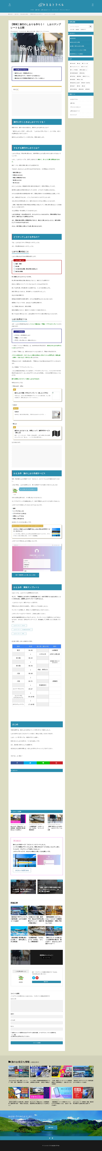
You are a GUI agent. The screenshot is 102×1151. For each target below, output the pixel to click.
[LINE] (43, 762)
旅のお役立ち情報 (24, 14)
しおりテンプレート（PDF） (19, 633)
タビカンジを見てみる (22, 870)
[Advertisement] (37, 104)
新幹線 (79, 76)
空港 (79, 86)
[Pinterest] (56, 762)
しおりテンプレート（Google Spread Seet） (22, 629)
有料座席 (73, 79)
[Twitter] (30, 762)
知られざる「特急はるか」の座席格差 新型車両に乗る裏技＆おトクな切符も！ (18, 828)
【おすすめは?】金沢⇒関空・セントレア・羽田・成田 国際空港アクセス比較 (18, 1081)
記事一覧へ (51, 1127)
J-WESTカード (83, 29)
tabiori (17, 411)
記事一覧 (37, 9)
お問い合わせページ (45, 9)
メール (13, 1020)
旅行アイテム (40, 31)
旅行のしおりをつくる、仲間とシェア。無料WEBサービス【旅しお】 (32, 431)
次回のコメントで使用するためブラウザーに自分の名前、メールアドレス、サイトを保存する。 (34, 1032)
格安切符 (77, 29)
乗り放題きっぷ (84, 69)
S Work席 (73, 63)
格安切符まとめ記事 (75, 82)
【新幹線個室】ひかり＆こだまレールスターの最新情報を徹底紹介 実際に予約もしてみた (53, 920)
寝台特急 (82, 73)
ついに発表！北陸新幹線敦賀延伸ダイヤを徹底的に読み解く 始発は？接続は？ (40, 1081)
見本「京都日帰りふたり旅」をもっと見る (25, 575)
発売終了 (73, 86)
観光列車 (82, 89)
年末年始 (73, 76)
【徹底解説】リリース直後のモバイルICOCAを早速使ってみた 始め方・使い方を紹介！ (62, 1103)
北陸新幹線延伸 (74, 73)
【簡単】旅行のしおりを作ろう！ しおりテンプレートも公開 (42, 14)
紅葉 (84, 86)
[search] (90, 26)
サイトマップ (55, 9)
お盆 (79, 63)
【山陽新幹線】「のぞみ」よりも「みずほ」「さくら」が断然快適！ (36, 828)
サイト (12, 1026)
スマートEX (85, 66)
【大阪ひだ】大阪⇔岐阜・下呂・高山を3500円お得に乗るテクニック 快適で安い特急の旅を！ (36, 920)
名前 (12, 1013)
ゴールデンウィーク (75, 66)
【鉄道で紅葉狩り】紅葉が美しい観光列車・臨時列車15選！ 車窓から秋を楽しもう (18, 1103)
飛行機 (88, 89)
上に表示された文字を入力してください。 (21, 1036)
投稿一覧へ (46, 981)
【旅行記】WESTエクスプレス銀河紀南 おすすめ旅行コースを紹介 (19, 919)
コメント (13, 998)
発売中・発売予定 (86, 82)
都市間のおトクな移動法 (77, 53)
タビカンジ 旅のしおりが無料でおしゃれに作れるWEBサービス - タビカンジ (31, 530)
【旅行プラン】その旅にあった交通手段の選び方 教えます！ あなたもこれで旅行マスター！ (53, 940)
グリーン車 (72, 29)
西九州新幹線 (74, 89)
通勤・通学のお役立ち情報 (77, 46)
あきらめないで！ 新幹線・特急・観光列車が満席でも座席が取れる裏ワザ (83, 1102)
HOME (32, 9)
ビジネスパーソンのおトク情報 (78, 50)
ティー (29, 355)
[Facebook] (17, 762)
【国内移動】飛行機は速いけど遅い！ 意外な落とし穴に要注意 (19, 939)
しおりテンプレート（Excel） (19, 625)
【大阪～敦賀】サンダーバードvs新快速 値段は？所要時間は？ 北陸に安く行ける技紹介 (62, 1082)
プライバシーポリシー (65, 9)
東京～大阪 (80, 79)
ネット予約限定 (74, 69)
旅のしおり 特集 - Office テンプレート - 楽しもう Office (31, 393)
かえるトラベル (74, 99)
